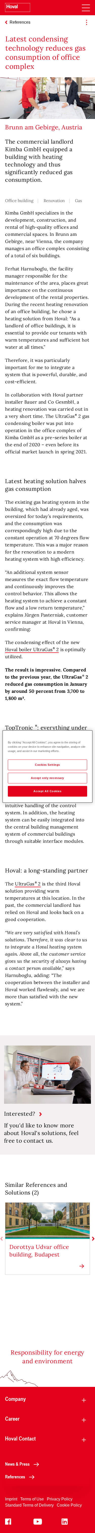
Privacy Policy (59, 1499)
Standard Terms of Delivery (29, 1505)
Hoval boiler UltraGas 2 (32, 649)
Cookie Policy (69, 1505)
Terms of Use (32, 1499)
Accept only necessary (47, 777)
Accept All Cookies (47, 791)
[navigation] (86, 7)
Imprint (11, 1499)
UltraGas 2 (28, 884)
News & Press (17, 1464)
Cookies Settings (47, 764)
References (15, 1476)
